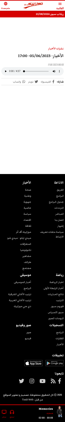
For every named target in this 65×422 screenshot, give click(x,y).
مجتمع (26, 268)
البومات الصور (56, 318)
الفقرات (60, 338)
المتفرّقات (25, 244)
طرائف (27, 262)
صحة (28, 190)
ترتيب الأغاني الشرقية (19, 294)
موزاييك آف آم (23, 232)
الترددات (59, 208)
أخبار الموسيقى (22, 282)
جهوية (27, 202)
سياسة (27, 214)
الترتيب (60, 300)
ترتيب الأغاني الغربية (20, 300)
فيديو (28, 338)
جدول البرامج (56, 202)
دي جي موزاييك (22, 306)
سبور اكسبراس (56, 312)
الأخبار (60, 344)
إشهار (60, 226)
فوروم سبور (57, 306)
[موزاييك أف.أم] (33, 6)
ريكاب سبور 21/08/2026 (50, 14)
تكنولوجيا (25, 250)
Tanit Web (27, 400)
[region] (33, 125)
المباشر (59, 214)
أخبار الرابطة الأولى (54, 288)
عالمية (27, 208)
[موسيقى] (60, 412)
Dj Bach (50, 413)
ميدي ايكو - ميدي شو (19, 238)
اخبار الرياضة (57, 282)
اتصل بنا (59, 220)
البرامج (60, 196)
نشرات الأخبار (56, 49)
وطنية (27, 196)
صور (28, 332)
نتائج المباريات (56, 294)
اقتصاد (27, 220)
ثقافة (28, 226)
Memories (46, 408)
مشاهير (26, 256)
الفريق (60, 190)
